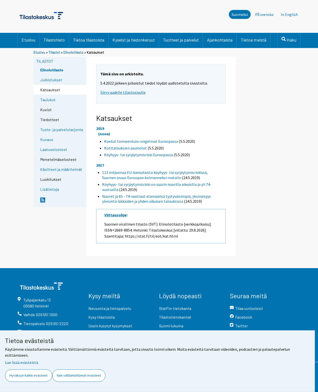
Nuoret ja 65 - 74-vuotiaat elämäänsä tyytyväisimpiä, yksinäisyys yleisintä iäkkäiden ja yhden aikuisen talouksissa (156, 199)
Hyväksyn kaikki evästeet (28, 375)
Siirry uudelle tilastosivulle (123, 92)
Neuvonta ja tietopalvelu (109, 308)
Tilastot (54, 52)
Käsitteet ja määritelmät (61, 169)
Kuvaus (46, 139)
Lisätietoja (49, 189)
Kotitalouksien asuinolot (125, 148)
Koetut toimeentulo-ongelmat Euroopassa (141, 141)
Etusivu (28, 40)
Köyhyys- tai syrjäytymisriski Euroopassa (138, 154)
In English (291, 14)
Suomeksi (240, 14)
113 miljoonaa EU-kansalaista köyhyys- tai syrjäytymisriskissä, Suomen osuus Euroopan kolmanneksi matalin (155, 175)
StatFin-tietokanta (175, 308)
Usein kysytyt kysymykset (110, 325)
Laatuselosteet (53, 149)
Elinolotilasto (73, 52)
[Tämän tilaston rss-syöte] (62, 201)
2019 (100, 128)
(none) (104, 133)
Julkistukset (51, 79)
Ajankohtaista (220, 40)
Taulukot (48, 99)
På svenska (265, 14)
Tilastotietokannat (175, 317)
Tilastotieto (54, 40)
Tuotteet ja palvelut (181, 40)
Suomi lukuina (171, 325)
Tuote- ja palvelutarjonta (61, 129)
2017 (100, 165)
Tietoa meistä (253, 40)
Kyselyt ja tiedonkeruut (134, 40)
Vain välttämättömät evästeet (79, 375)
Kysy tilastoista (101, 317)
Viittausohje (115, 214)
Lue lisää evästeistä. (22, 362)
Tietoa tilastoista (88, 40)
